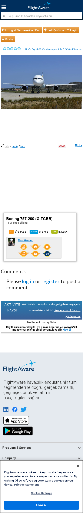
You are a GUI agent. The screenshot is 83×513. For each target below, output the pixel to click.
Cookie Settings (41, 493)
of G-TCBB (18, 231)
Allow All (41, 505)
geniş (15, 146)
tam (22, 146)
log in (28, 281)
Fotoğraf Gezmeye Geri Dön (22, 30)
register (50, 281)
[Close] (78, 466)
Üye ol (67, 329)
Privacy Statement (26, 484)
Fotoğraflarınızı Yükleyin (62, 30)
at (60, 231)
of (39, 231)
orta (7, 146)
